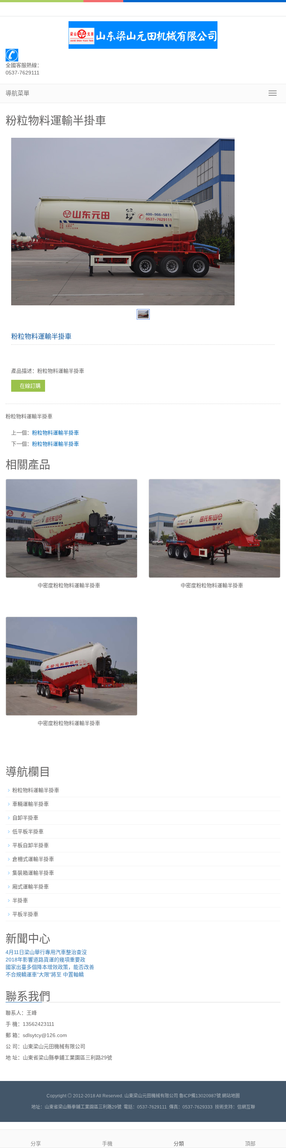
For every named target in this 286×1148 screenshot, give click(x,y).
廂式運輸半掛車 (30, 887)
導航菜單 (17, 93)
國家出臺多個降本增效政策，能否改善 (50, 967)
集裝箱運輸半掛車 (33, 873)
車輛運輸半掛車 (30, 804)
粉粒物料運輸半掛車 (55, 433)
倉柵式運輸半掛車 (33, 859)
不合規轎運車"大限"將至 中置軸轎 (45, 974)
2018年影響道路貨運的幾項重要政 (45, 960)
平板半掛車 (25, 914)
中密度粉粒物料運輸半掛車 (69, 585)
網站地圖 (231, 1095)
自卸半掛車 (25, 818)
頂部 (250, 1144)
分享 (36, 1144)
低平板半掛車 (28, 831)
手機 (107, 1144)
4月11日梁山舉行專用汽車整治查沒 (46, 952)
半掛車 (20, 900)
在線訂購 (30, 386)
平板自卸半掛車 (30, 845)
